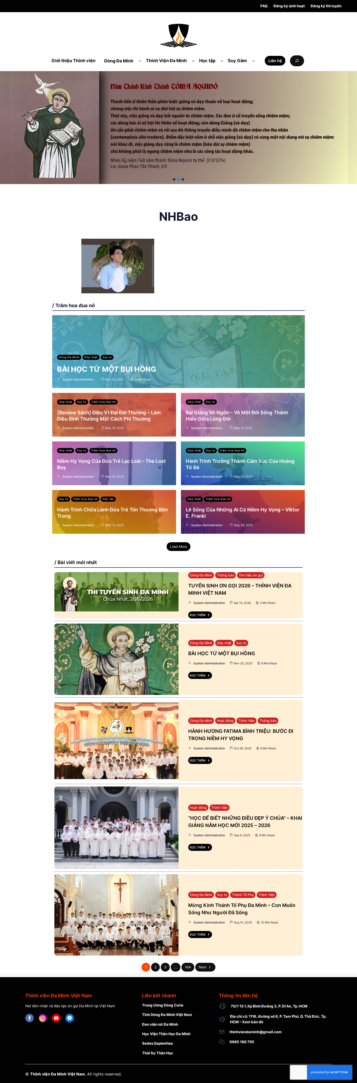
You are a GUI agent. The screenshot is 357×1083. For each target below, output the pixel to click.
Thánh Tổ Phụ (243, 895)
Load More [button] (178, 546)
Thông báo (225, 575)
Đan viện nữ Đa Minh (160, 1024)
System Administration (78, 379)
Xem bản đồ (252, 1022)
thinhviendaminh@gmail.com (256, 1032)
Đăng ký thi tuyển (326, 6)
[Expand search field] (297, 60)
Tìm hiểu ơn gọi (251, 575)
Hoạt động (225, 721)
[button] (174, 179)
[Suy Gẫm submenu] (253, 60)
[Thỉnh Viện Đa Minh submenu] (193, 60)
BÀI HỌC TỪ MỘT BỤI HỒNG (106, 369)
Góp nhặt (91, 357)
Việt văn (108, 499)
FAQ (264, 6)
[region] (178, 127)
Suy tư (107, 357)
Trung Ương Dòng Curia (162, 1005)
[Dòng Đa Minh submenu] (140, 60)
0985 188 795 (242, 1042)
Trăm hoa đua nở (103, 402)
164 (188, 967)
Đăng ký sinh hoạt (289, 6)
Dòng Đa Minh (69, 357)
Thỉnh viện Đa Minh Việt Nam (57, 1074)
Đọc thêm (197, 615)
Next (202, 967)
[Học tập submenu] (222, 60)
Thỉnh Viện (246, 721)
